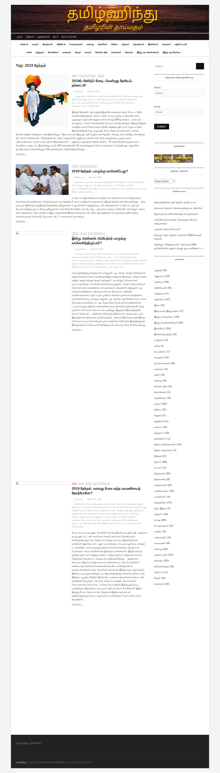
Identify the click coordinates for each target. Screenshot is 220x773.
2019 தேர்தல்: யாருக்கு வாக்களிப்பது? (100, 171)
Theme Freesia (46, 762)
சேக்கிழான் (78, 91)
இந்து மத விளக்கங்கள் (148, 52)
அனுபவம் (159, 276)
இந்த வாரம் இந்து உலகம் (166, 311)
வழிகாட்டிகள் (181, 44)
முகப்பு (20, 36)
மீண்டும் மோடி (98, 188)
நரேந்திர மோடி (92, 96)
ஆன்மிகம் (102, 44)
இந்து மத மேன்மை (172, 52)
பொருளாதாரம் (76, 44)
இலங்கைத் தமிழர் (163, 334)
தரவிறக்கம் (160, 438)
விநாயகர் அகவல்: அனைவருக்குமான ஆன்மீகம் (178, 208)
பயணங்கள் (159, 496)
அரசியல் (24, 44)
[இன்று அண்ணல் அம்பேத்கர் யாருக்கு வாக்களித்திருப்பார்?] (42, 352)
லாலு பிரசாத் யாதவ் (87, 517)
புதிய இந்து (160, 508)
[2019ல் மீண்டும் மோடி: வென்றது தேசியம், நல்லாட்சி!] (42, 100)
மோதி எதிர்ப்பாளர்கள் (89, 103)
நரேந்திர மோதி (85, 188)
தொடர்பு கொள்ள (69, 36)
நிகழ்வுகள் (48, 44)
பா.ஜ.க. (110, 257)
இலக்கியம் (153, 44)
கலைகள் (66, 52)
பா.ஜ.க (85, 106)
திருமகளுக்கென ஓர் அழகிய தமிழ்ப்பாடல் (175, 202)
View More (24, 154)
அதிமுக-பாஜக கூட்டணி (87, 185)
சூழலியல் (159, 421)
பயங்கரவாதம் (161, 490)
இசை (157, 305)
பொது (74, 483)
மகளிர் (157, 531)
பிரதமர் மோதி (121, 504)
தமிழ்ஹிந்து (21, 762)
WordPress (59, 762)
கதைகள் (166, 44)
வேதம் (78, 52)
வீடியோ (158, 572)
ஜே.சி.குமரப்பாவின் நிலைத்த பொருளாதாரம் (176, 213)
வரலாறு (90, 44)
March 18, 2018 (94, 499)
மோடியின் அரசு (121, 99)
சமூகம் (35, 44)
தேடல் (55, 36)
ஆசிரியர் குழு (79, 177)
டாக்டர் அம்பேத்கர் (120, 257)
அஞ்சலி (158, 270)
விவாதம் (129, 52)
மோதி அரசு (120, 103)
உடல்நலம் (158, 340)
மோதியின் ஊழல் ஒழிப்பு (104, 182)
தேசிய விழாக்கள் (163, 450)
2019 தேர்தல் (94, 106)
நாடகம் (157, 467)
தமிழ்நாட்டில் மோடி (85, 192)
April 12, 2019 (96, 249)
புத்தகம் (125, 44)
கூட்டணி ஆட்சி (130, 523)
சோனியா (114, 517)
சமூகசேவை (160, 397)
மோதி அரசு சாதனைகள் (84, 182)
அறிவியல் (61, 44)
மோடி (83, 520)
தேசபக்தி (88, 507)
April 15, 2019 (94, 177)
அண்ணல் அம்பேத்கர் (105, 254)
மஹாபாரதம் (160, 537)
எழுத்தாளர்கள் (43, 36)
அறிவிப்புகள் (160, 287)
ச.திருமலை (78, 499)
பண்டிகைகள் (160, 485)
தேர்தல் (75, 75)
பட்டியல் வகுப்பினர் (122, 254)
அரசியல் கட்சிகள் (116, 523)
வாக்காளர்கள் (109, 504)
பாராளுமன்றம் (80, 96)
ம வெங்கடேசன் (79, 249)
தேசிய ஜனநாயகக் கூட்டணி (89, 99)
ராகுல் (88, 520)
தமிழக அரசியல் (111, 188)
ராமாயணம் (159, 543)
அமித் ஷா (127, 96)
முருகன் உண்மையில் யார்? (167, 229)
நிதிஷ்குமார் (132, 504)
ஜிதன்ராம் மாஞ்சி (103, 517)
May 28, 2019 (93, 91)
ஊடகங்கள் (159, 351)
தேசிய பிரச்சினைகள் (87, 75)
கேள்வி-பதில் (101, 52)
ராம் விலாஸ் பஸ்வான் (124, 507)
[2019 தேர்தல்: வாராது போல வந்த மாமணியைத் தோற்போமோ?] (42, 602)
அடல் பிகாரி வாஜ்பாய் (95, 504)
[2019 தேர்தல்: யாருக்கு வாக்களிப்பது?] (42, 179)
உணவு (157, 345)
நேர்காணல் (159, 479)
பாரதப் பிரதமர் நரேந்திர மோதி (110, 96)
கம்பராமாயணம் (162, 363)
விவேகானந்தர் (161, 566)
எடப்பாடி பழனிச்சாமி (126, 188)
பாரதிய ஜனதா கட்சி (107, 103)
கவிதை (158, 380)
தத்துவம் (40, 52)
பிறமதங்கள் (138, 44)
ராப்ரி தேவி (122, 517)
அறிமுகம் (30, 36)
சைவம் (88, 52)
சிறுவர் (157, 415)
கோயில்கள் (53, 52)
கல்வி (29, 52)
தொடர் (157, 461)
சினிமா (114, 44)
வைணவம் (116, 52)
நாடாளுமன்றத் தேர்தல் (85, 260)
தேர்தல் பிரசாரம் (107, 99)
